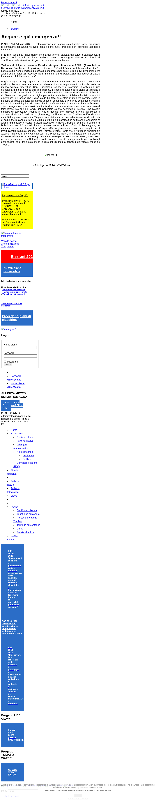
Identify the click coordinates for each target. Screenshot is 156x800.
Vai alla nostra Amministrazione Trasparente (10, 244)
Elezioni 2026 (23, 256)
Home (14, 430)
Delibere (27, 459)
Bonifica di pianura (27, 510)
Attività (14, 506)
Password (9, 353)
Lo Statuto (28, 455)
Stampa (15, 28)
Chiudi (78, 796)
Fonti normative (25, 441)
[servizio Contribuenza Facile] (8, 329)
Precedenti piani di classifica (16, 317)
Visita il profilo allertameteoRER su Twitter (12, 405)
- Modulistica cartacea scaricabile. (11, 304)
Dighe (20, 528)
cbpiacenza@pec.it (33, 8)
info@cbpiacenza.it (33, 5)
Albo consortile (25, 452)
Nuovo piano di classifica (12, 269)
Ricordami (12, 361)
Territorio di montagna (28, 525)
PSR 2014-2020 (12, 627)
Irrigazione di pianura (28, 514)
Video (14, 495)
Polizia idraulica (25, 532)
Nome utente (11, 344)
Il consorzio (17, 433)
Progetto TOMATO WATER (12, 772)
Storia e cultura (25, 437)
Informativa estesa (78, 798)
